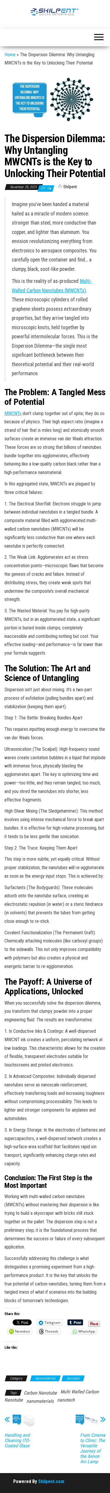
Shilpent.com (51, 1481)
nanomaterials (40, 1401)
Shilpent (70, 186)
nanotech (66, 1400)
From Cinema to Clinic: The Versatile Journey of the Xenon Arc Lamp (92, 1448)
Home (10, 54)
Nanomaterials (45, 1378)
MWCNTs (12, 413)
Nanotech (73, 1378)
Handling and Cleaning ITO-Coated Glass (17, 1440)
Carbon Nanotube (40, 1393)
